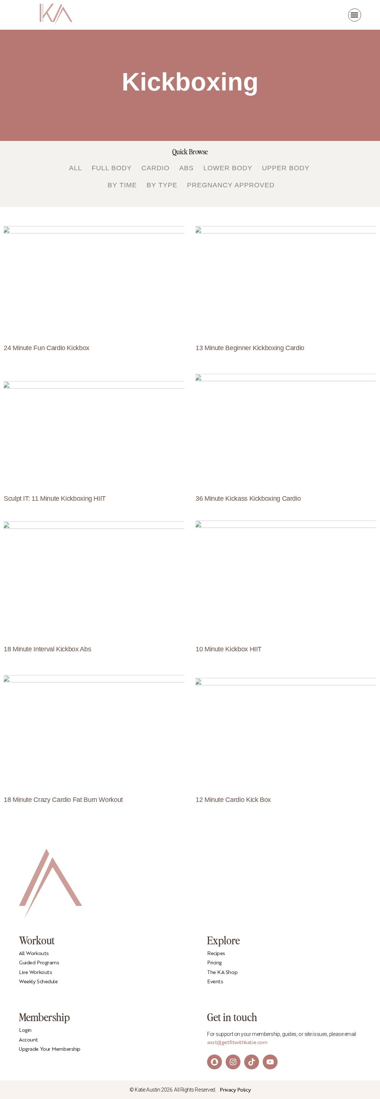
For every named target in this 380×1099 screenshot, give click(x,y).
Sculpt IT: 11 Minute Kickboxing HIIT (55, 498)
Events (215, 981)
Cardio (155, 168)
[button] (354, 15)
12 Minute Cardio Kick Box (233, 799)
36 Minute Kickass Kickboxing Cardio (248, 498)
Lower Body (227, 168)
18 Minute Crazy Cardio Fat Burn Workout (63, 799)
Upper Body (285, 168)
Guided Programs (39, 962)
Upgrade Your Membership (50, 1049)
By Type (162, 185)
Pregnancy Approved (231, 185)
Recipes (216, 953)
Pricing (214, 962)
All (75, 168)
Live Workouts (35, 972)
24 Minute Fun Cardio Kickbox (46, 348)
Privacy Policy (235, 1090)
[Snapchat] (214, 1061)
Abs (186, 168)
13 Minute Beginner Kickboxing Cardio (250, 348)
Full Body (112, 168)
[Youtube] (270, 1061)
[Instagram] (233, 1061)
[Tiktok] (251, 1061)
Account (28, 1040)
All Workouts (34, 953)
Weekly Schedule (38, 981)
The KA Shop (222, 972)
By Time (122, 185)
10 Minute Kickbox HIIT (229, 649)
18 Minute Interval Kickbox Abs (47, 649)
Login (25, 1030)
